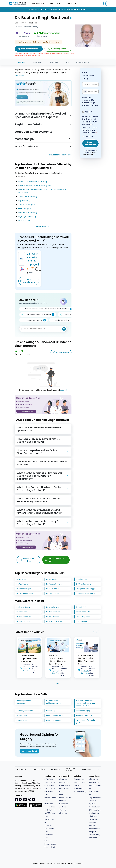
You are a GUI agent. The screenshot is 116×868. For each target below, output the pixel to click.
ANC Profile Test (49, 830)
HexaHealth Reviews (94, 820)
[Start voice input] (64, 329)
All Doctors (93, 779)
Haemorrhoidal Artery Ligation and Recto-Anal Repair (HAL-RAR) (85, 703)
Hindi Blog (93, 816)
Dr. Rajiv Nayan (81, 579)
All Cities (92, 825)
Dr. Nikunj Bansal (52, 589)
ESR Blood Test (49, 793)
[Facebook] (16, 799)
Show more (41, 226)
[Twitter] (20, 799)
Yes (86, 112)
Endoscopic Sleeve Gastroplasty (32, 181)
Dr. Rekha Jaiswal (53, 612)
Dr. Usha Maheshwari (25, 593)
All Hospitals (94, 782)
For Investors (64, 785)
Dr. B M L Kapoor (52, 616)
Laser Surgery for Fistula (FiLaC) (85, 721)
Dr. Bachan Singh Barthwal (86, 593)
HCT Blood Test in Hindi (50, 805)
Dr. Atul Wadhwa (23, 584)
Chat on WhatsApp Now (56, 559)
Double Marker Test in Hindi (50, 845)
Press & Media (65, 797)
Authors (62, 807)
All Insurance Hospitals (94, 830)
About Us (63, 779)
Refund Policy (79, 782)
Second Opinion (92, 802)
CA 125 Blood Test (50, 814)
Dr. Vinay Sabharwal (83, 584)
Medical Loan (94, 807)
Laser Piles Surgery (53, 720)
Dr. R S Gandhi (51, 579)
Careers (62, 810)
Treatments (37, 62)
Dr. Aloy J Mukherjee (54, 621)
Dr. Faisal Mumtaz (23, 621)
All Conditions (95, 785)
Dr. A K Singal (22, 579)
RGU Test (48, 841)
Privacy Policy (79, 779)
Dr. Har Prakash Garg (25, 616)
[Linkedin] (25, 799)
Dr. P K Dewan (81, 621)
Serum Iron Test (49, 836)
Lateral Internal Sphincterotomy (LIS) (35, 185)
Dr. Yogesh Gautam (54, 584)
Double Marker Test (50, 799)
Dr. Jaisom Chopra (24, 589)
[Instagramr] (29, 799)
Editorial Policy (80, 791)
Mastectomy (24, 220)
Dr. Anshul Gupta (23, 607)
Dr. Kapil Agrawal (52, 593)
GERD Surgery (24, 208)
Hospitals (54, 62)
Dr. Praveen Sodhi (83, 612)
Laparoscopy (24, 200)
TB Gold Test (50, 810)
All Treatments (94, 790)
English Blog (94, 813)
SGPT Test (49, 825)
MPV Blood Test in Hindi (50, 780)
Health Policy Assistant (94, 836)
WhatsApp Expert (58, 49)
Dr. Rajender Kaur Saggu (85, 589)
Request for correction (58, 155)
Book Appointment (29, 280)
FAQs (67, 62)
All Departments (95, 796)
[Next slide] (99, 631)
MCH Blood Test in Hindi (50, 787)
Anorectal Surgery (26, 204)
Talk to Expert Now (29, 559)
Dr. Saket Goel (22, 612)
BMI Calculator (95, 810)
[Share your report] (22, 329)
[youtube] (33, 799)
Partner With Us (64, 790)
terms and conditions (89, 153)
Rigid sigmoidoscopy (27, 216)
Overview (21, 62)
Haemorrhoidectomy (27, 212)
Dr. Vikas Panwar (52, 607)
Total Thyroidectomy (27, 196)
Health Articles (82, 62)
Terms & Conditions (78, 787)
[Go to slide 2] (58, 683)
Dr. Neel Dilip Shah (83, 616)
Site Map (63, 813)
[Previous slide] (95, 631)
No (92, 112)
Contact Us (64, 782)
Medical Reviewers (63, 802)
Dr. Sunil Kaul (81, 607)
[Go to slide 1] (57, 683)
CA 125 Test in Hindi (50, 820)
